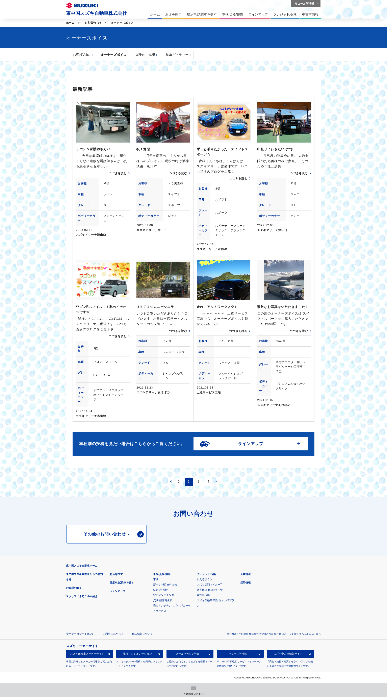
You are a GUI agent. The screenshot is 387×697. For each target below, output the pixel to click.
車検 (155, 579)
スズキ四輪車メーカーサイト (87, 653)
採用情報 (245, 582)
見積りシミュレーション (137, 653)
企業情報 (245, 574)
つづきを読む (118, 173)
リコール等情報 (238, 653)
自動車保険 (203, 595)
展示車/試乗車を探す (122, 582)
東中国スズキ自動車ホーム (82, 565)
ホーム (70, 22)
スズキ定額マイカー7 (209, 584)
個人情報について (142, 633)
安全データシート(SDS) (80, 633)
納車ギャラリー (177, 54)
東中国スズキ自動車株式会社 (96, 13)
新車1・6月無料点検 (165, 584)
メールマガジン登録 (187, 653)
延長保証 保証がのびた (210, 589)
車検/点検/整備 (162, 574)
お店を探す (116, 574)
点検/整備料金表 (162, 600)
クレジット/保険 (206, 574)
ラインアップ (117, 591)
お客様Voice (93, 22)
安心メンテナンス (163, 595)
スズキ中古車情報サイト (288, 653)
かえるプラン (204, 579)
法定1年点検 (160, 589)
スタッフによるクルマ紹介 (82, 596)
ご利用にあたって (113, 633)
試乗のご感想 (145, 54)
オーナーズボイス (113, 54)
